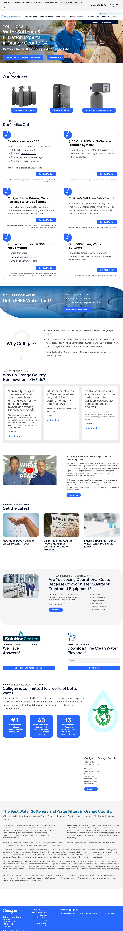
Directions (91, 789)
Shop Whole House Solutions (99, 110)
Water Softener (28, 153)
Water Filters (61, 17)
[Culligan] (11, 16)
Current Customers (76, 17)
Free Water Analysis (67, 913)
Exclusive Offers (31, 17)
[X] (105, 5)
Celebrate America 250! (24, 141)
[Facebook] (102, 5)
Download (94, 668)
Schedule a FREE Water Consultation (23, 57)
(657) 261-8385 (8, 924)
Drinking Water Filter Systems (39, 914)
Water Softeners (46, 17)
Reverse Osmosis (19, 256)
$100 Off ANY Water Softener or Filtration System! (90, 143)
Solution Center (93, 17)
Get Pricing (55, 57)
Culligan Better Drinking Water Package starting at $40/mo (29, 199)
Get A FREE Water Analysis (69, 3)
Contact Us (116, 17)
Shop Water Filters (61, 110)
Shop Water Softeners (24, 110)
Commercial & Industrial (21, 3)
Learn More (73, 495)
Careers (101, 913)
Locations (6, 3)
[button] (94, 5)
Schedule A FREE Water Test (101, 22)
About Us (105, 17)
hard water (109, 833)
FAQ (82, 3)
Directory (110, 913)
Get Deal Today (46, 174)
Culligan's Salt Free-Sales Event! (91, 198)
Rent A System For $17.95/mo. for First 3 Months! (31, 245)
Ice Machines (37, 3)
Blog (4, 8)
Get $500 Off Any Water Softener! (85, 245)
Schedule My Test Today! (77, 309)
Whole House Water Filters (39, 919)
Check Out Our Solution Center (29, 668)
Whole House (17, 260)
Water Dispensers (51, 3)
